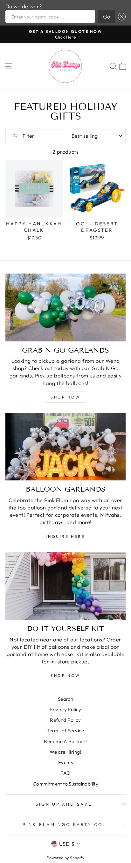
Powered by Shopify (65, 857)
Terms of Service (65, 731)
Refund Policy (65, 720)
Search (65, 699)
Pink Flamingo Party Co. (64, 824)
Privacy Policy (65, 709)
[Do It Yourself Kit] (65, 586)
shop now (65, 397)
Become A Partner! (65, 741)
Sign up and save (64, 804)
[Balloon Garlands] (65, 447)
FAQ (65, 773)
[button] (120, 16)
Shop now (65, 675)
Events (65, 762)
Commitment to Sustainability (66, 784)
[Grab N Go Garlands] (65, 307)
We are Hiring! (65, 752)
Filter (28, 136)
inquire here (65, 536)
